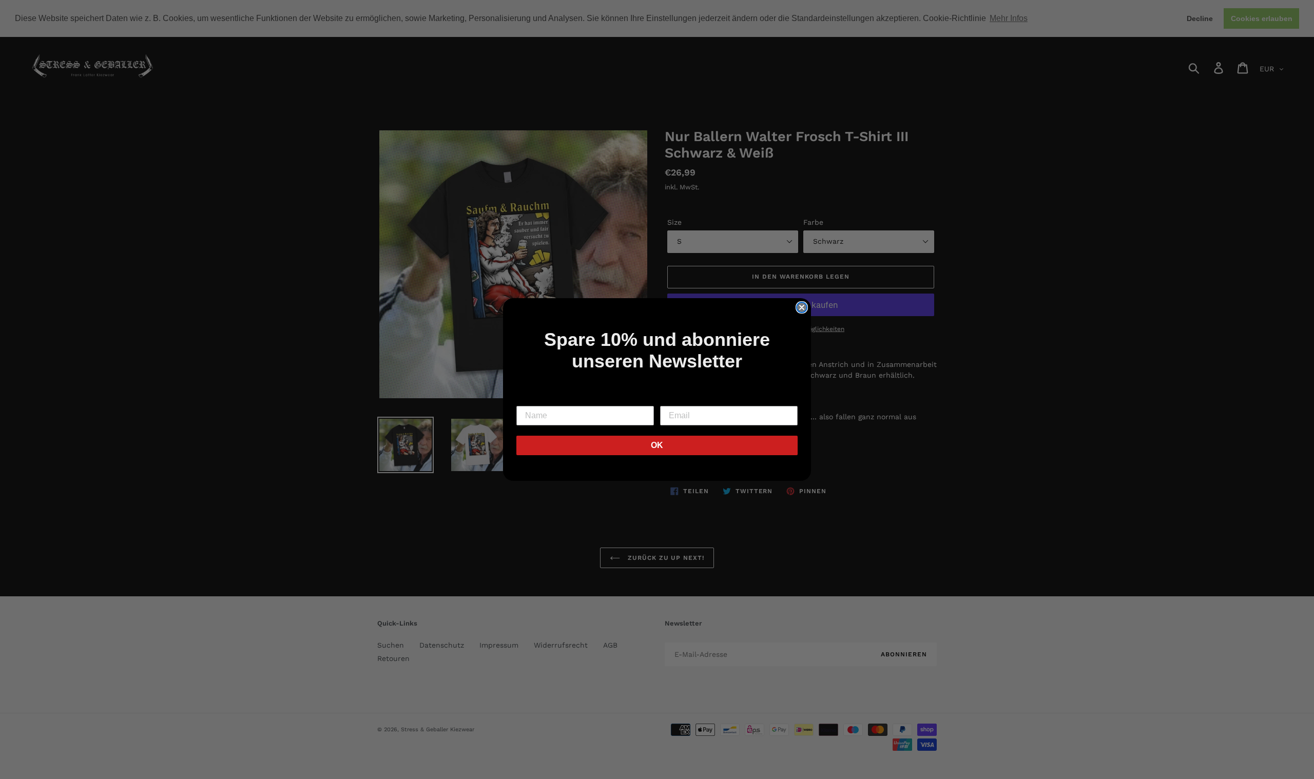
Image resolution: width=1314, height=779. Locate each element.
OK (657, 445)
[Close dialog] (802, 307)
